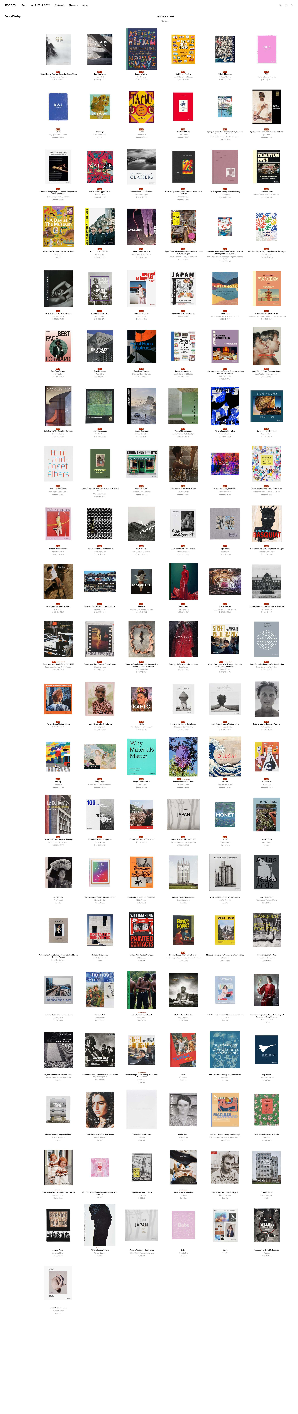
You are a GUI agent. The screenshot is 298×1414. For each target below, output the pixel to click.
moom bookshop (10, 5)
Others (85, 5)
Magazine (73, 5)
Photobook (59, 5)
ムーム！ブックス (40, 5)
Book (24, 5)
